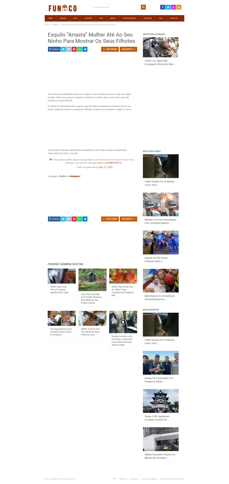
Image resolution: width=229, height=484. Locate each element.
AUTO (75, 18)
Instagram (75, 176)
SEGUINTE (127, 49)
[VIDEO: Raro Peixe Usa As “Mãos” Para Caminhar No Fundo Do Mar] (123, 276)
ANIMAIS (63, 18)
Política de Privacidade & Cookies (172, 479)
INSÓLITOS (174, 18)
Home (50, 18)
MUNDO (113, 18)
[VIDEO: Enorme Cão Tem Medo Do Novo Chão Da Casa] (92, 318)
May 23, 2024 (105, 167)
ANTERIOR (111, 49)
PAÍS (101, 18)
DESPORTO (88, 18)
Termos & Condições (149, 479)
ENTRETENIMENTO (129, 18)
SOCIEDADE (147, 18)
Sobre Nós (123, 479)
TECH (161, 18)
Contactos (134, 479)
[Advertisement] (92, 73)
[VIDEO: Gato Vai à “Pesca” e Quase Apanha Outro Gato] (62, 276)
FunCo (47, 479)
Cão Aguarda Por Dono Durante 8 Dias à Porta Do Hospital (61, 332)
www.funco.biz (69, 479)
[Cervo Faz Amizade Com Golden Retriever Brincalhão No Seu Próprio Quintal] (92, 280)
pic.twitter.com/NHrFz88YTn (107, 162)
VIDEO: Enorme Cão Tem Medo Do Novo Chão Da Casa (90, 332)
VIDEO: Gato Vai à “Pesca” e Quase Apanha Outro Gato (59, 289)
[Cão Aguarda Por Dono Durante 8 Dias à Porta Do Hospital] (62, 318)
